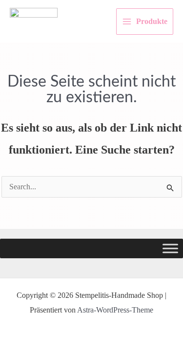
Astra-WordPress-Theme (115, 310)
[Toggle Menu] (170, 248)
